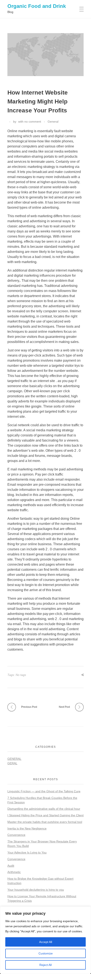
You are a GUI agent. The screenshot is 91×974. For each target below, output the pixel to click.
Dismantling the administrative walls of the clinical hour (43, 808)
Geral (12, 763)
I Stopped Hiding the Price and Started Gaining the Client (45, 815)
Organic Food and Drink (36, 6)
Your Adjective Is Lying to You (27, 852)
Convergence (16, 835)
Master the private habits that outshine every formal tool (44, 822)
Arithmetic (14, 872)
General (53, 121)
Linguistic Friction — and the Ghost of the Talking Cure (43, 791)
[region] (45, 940)
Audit (10, 865)
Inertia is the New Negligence (27, 828)
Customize (46, 953)
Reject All (45, 965)
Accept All (45, 942)
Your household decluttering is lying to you (35, 889)
